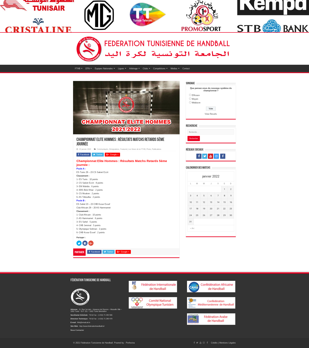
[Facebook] (198, 156)
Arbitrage (133, 68)
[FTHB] (154, 48)
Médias (174, 68)
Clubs (145, 68)
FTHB (77, 68)
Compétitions (159, 68)
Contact (186, 68)
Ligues (121, 68)
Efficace (196, 95)
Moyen (195, 99)
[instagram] (216, 156)
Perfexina (130, 343)
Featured (123, 149)
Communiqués (102, 149)
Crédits (214, 343)
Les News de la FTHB (136, 149)
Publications (156, 149)
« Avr (192, 228)
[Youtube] (210, 156)
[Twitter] (204, 156)
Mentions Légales (227, 343)
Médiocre (196, 102)
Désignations (114, 149)
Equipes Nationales (104, 68)
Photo (148, 149)
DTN (87, 68)
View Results (211, 114)
